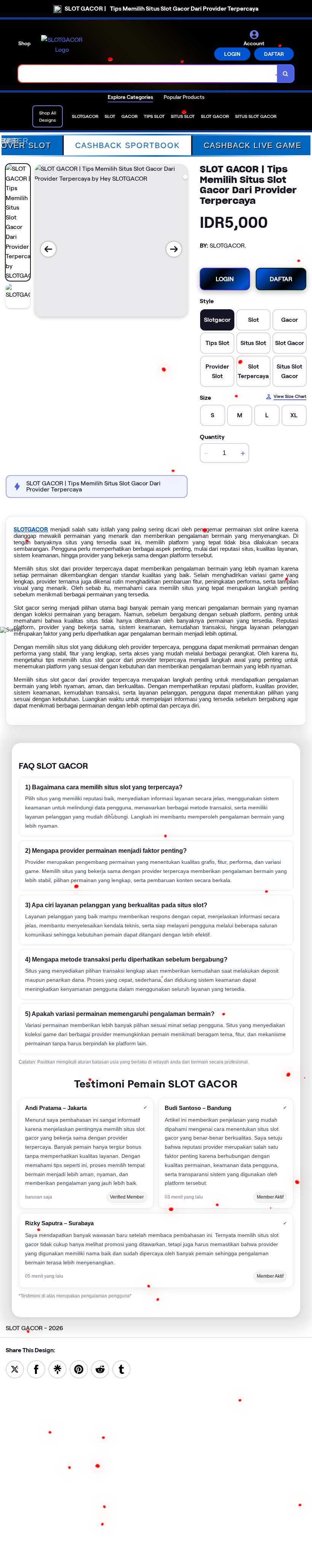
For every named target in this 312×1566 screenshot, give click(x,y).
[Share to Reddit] (100, 1369)
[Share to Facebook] (36, 1369)
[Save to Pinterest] (79, 1369)
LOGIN (232, 54)
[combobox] (147, 73)
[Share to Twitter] (15, 1369)
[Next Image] (174, 249)
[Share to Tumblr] (121, 1369)
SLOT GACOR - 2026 (34, 1328)
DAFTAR (274, 54)
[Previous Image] (48, 249)
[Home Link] (62, 44)
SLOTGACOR (31, 529)
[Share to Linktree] (57, 1369)
